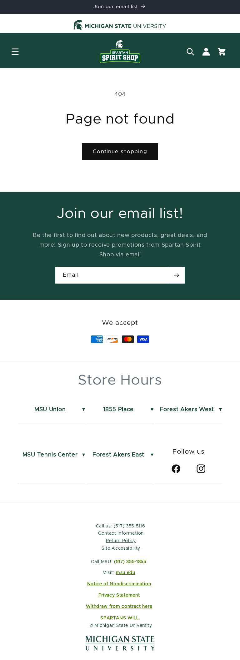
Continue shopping (120, 151)
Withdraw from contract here (119, 606)
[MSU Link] (120, 649)
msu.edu (125, 573)
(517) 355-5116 (128, 526)
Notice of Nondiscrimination (119, 584)
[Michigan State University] (120, 26)
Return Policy (121, 541)
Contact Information (121, 533)
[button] (15, 52)
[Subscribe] (176, 275)
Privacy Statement (119, 595)
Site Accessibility (121, 548)
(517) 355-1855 (130, 562)
